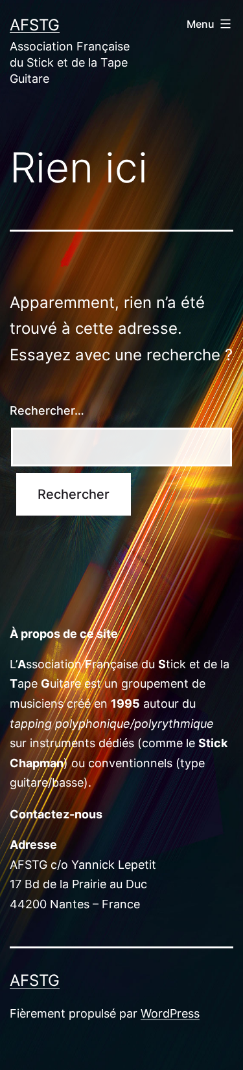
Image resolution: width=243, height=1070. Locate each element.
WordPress (170, 1013)
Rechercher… (47, 410)
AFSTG (35, 25)
